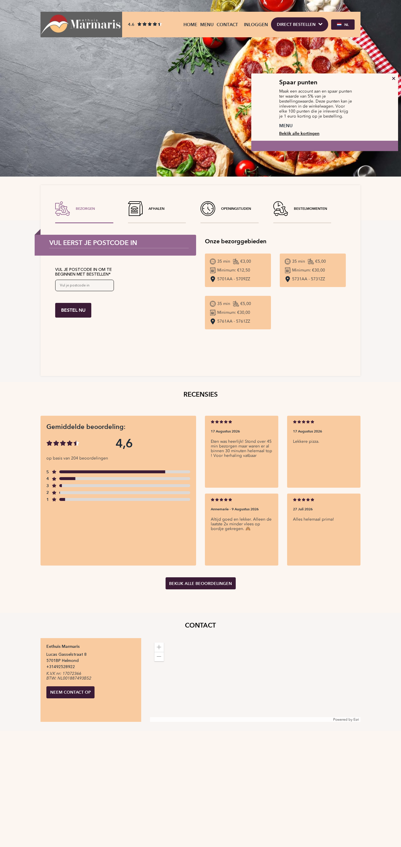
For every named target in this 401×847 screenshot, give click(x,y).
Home (190, 24)
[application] (255, 680)
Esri (356, 719)
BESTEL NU (73, 310)
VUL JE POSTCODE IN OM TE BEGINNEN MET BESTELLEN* (83, 272)
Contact (227, 24)
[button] (159, 647)
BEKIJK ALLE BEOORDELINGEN (200, 583)
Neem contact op (70, 692)
